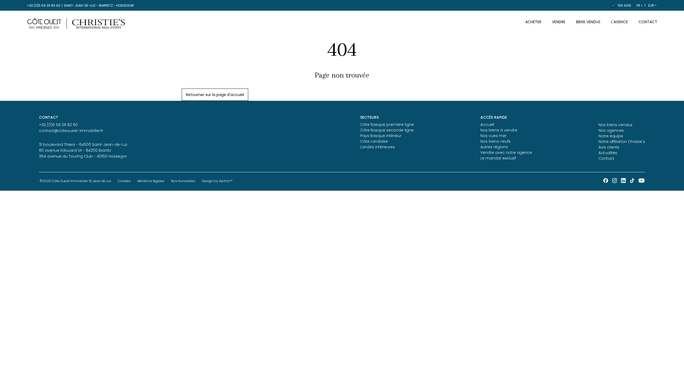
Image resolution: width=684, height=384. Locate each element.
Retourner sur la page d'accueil (215, 94)
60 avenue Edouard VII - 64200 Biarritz (75, 150)
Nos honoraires (183, 181)
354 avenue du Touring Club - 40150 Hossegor (83, 156)
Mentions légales (150, 181)
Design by (217, 181)
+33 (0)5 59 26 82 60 (43, 5)
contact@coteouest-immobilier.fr (71, 130)
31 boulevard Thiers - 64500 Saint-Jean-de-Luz (83, 144)
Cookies (124, 181)
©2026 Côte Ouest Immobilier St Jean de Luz (75, 181)
